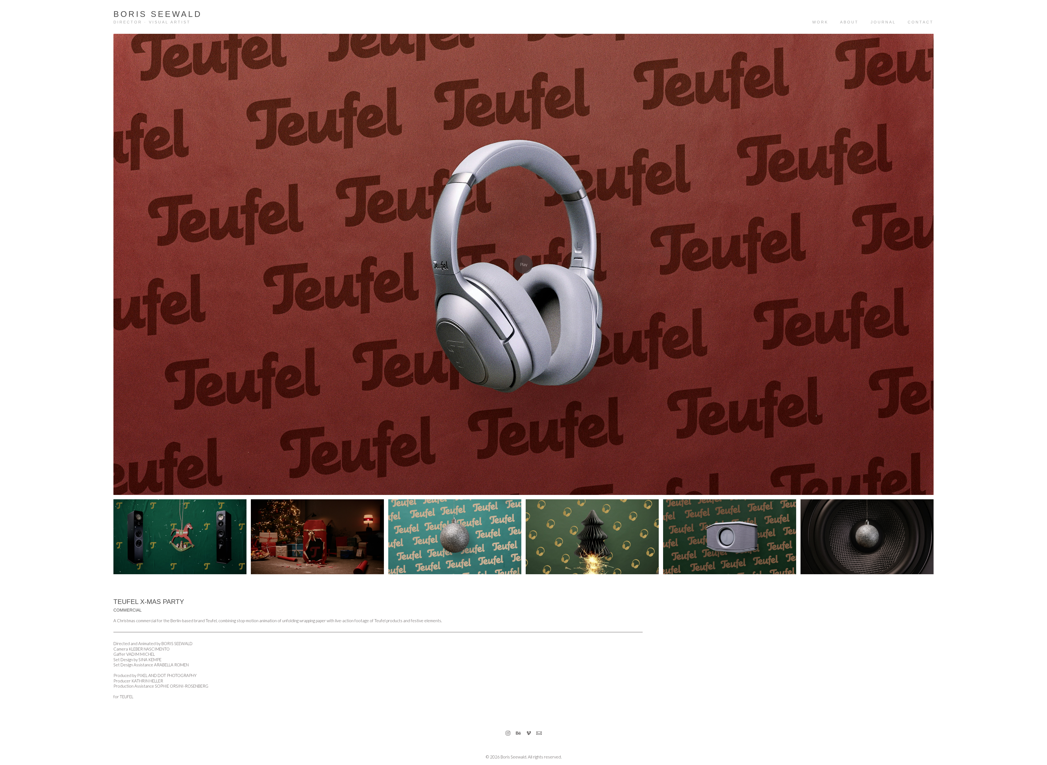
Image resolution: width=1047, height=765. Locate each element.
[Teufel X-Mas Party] (523, 264)
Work (820, 22)
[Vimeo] (528, 733)
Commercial (127, 610)
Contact (921, 22)
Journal (883, 22)
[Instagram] (508, 733)
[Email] (539, 733)
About (849, 22)
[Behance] (518, 733)
